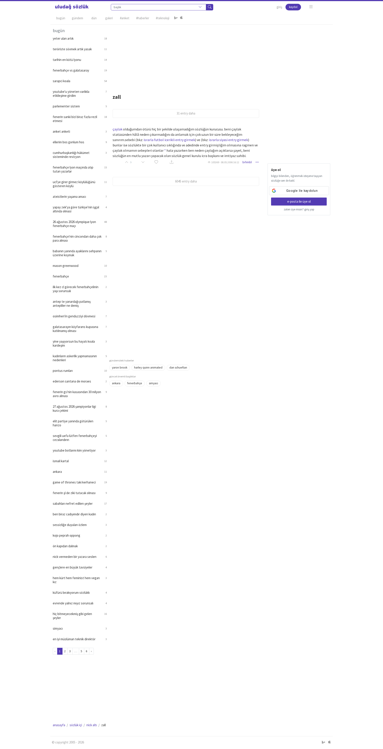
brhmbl (247, 162)
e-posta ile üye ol (299, 201)
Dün (94, 18)
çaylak (117, 129)
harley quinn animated (148, 367)
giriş (279, 7)
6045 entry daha (186, 181)
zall (117, 96)
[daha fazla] (311, 7)
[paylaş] (172, 162)
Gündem (77, 18)
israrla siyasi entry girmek (228, 140)
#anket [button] (124, 18)
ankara (116, 383)
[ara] (209, 7)
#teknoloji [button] (162, 18)
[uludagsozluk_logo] (71, 7)
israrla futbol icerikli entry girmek (169, 140)
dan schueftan (178, 367)
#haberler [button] (142, 18)
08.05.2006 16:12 (230, 162)
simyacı (153, 383)
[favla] (156, 162)
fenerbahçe (134, 383)
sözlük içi (76, 725)
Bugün (60, 18)
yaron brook (119, 367)
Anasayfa (59, 725)
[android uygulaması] (176, 18)
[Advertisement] (219, 56)
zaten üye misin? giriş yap (299, 209)
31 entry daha (186, 113)
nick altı (91, 725)
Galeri (109, 18)
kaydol (293, 7)
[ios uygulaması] (181, 18)
